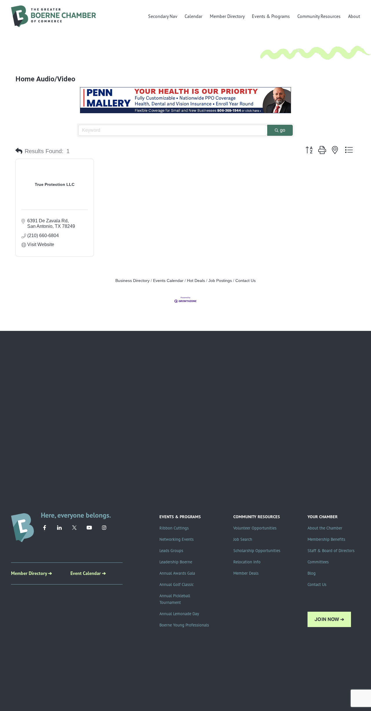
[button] (18, 151)
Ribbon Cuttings (174, 528)
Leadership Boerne (175, 562)
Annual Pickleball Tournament (174, 599)
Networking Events (176, 539)
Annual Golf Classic (176, 584)
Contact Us (245, 280)
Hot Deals (196, 280)
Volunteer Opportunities (255, 528)
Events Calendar (168, 280)
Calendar (193, 16)
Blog (312, 573)
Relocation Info (247, 562)
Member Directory (227, 16)
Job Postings (220, 280)
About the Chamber (325, 528)
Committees (318, 562)
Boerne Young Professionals (184, 625)
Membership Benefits (326, 539)
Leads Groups (171, 550)
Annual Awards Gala (177, 573)
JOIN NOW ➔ (329, 619)
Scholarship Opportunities (256, 550)
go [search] (282, 130)
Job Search (242, 539)
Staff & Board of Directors (331, 550)
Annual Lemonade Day (179, 613)
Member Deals (246, 573)
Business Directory (132, 280)
